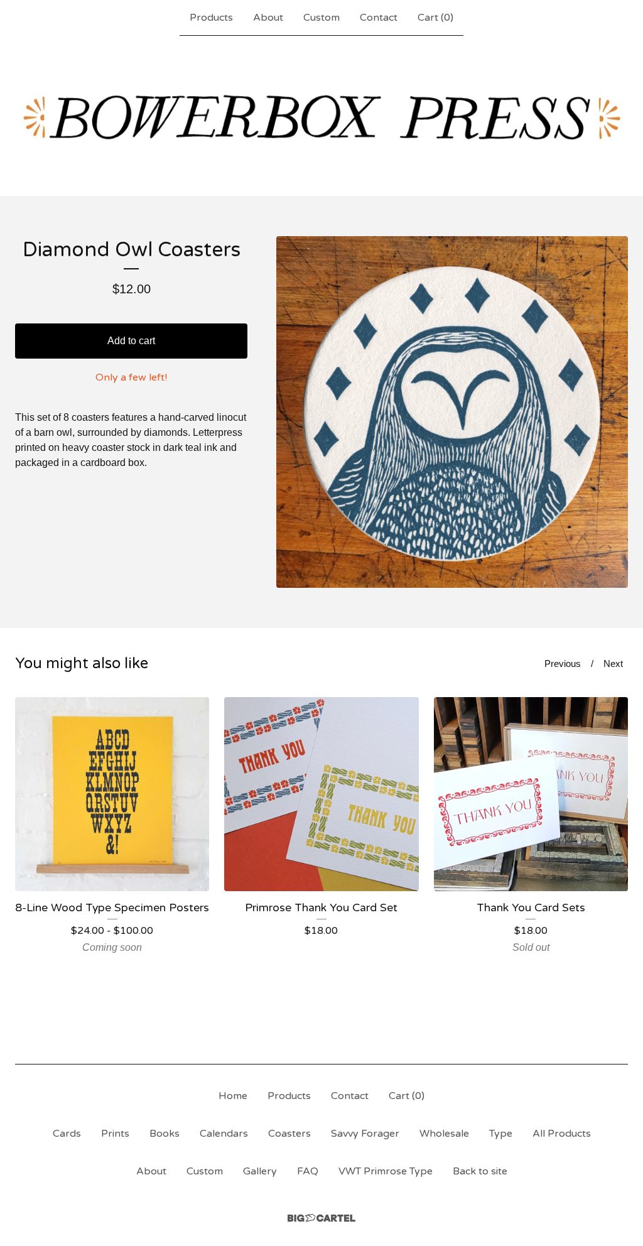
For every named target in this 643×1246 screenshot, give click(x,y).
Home (233, 1096)
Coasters (289, 1133)
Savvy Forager (365, 1133)
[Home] (321, 115)
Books (164, 1133)
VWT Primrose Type (385, 1171)
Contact (378, 17)
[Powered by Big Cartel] (321, 1218)
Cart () (435, 17)
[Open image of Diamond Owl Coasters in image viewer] (452, 412)
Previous (562, 663)
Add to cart (131, 340)
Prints (115, 1133)
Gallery (260, 1171)
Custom (321, 17)
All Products (561, 1133)
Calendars (224, 1133)
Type (500, 1133)
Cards (67, 1133)
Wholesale (444, 1133)
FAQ (307, 1171)
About (268, 17)
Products (211, 17)
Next (613, 663)
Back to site (480, 1171)
